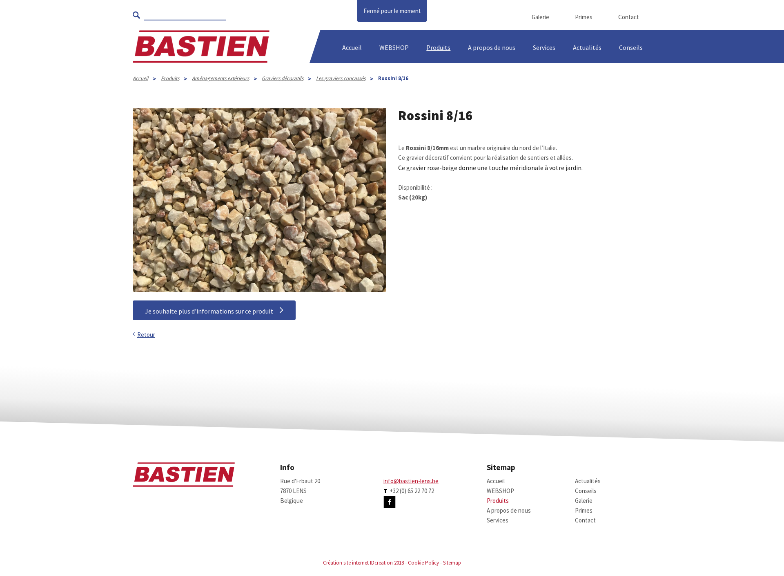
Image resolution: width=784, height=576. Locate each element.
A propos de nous (509, 510)
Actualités (587, 47)
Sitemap (452, 562)
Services (544, 47)
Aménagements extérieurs (220, 78)
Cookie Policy (423, 562)
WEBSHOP (394, 47)
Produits (438, 47)
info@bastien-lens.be (411, 481)
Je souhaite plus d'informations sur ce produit (209, 311)
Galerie (540, 17)
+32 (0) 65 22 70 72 (412, 491)
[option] (259, 200)
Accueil (352, 47)
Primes (583, 17)
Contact (628, 17)
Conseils (586, 491)
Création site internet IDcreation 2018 (363, 562)
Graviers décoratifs (282, 78)
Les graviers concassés (340, 78)
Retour (146, 334)
